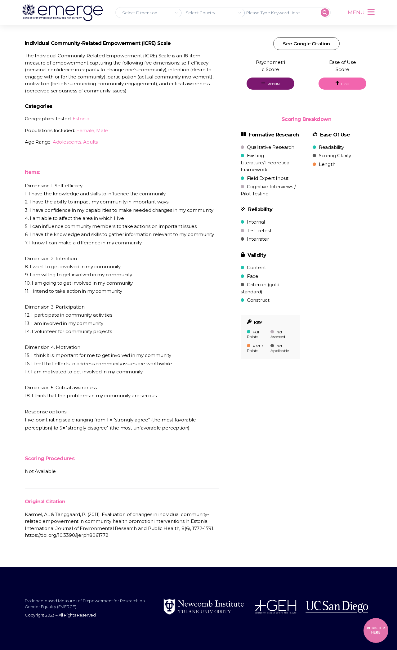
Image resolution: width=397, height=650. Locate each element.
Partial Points (255, 348)
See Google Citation (306, 44)
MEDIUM (273, 84)
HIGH (345, 84)
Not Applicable (279, 348)
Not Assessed (277, 334)
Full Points (253, 334)
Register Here (376, 630)
